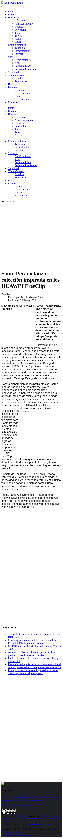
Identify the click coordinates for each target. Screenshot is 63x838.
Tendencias (21, 81)
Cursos (18, 96)
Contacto (13, 102)
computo (14, 797)
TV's (17, 32)
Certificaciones (23, 59)
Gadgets (19, 26)
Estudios (19, 78)
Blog (10, 84)
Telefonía (20, 47)
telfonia (5, 797)
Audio (18, 38)
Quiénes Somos (16, 835)
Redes (18, 41)
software (38, 800)
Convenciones (22, 93)
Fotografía (20, 29)
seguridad (12, 800)
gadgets (24, 797)
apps (57, 797)
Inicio (4, 835)
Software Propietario (26, 69)
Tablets (18, 35)
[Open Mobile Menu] (2, 6)
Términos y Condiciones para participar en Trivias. (24, 805)
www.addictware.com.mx (38, 824)
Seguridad (13, 72)
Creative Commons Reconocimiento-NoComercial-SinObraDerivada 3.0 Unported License (31, 819)
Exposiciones (22, 99)
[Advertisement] (31, 234)
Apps (17, 62)
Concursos (20, 90)
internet (50, 797)
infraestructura (25, 800)
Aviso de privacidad (12, 832)
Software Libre (23, 65)
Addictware (20, 816)
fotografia (40, 797)
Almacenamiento (24, 23)
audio (31, 797)
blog (3, 800)
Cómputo (20, 20)
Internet (19, 53)
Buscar (5, 201)
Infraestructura (22, 50)
